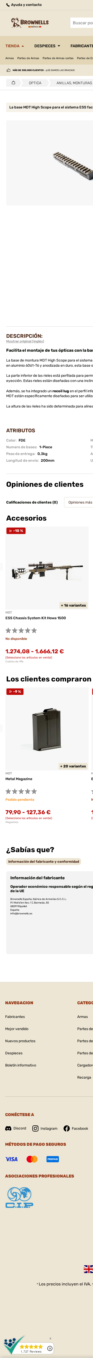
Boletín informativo (20, 1065)
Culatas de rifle (14, 661)
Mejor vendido (16, 1029)
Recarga (84, 1077)
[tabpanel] (47, 755)
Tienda (12, 46)
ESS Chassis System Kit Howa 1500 (35, 618)
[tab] (43, 861)
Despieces (45, 46)
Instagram (49, 1128)
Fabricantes (15, 1017)
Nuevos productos (20, 1041)
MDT (8, 612)
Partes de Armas (28, 58)
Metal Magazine (18, 779)
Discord (19, 1128)
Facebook (80, 1128)
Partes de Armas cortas (58, 58)
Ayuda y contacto (26, 5)
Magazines (11, 822)
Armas (9, 58)
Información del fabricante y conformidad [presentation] (43, 862)
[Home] (12, 83)
